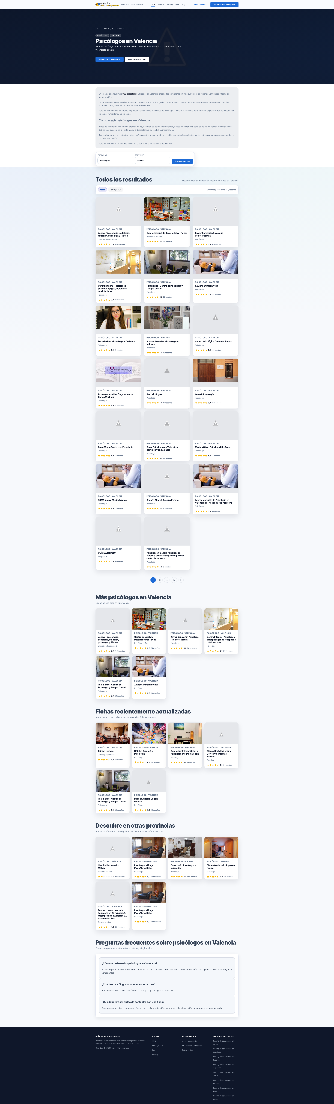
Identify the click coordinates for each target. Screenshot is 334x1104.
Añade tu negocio (189, 1041)
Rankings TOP (173, 4)
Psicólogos (108, 28)
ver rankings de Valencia (119, 114)
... (167, 580)
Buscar (161, 4)
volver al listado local (137, 143)
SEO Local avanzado (137, 59)
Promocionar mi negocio (224, 4)
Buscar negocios (182, 161)
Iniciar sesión (200, 4)
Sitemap (155, 1054)
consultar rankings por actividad (191, 110)
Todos (102, 190)
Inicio (153, 4)
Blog (183, 4)
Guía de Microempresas (120, 1048)
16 (174, 580)
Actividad (102, 155)
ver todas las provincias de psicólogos (157, 110)
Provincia (139, 155)
